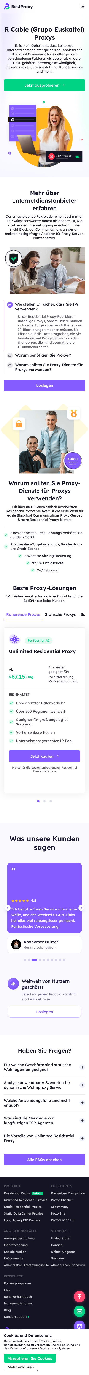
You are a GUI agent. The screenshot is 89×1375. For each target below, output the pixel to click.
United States (61, 1238)
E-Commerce (13, 1258)
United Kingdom (63, 1252)
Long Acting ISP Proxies (22, 1220)
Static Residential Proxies (23, 1207)
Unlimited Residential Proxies (25, 1200)
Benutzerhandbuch (18, 1297)
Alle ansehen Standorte (68, 1265)
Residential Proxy (17, 1193)
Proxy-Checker (62, 1200)
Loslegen (44, 1011)
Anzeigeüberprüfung (19, 1238)
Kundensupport (15, 1317)
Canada (57, 1245)
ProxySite (58, 1213)
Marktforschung (16, 1245)
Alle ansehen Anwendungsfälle (26, 1265)
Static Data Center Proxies (23, 1213)
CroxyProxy (59, 1207)
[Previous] (8, 908)
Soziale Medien (15, 1252)
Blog (7, 1310)
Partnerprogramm (17, 1283)
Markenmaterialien (18, 1303)
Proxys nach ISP (63, 1220)
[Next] (81, 908)
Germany (58, 1258)
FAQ (7, 1290)
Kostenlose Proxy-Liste (68, 1193)
